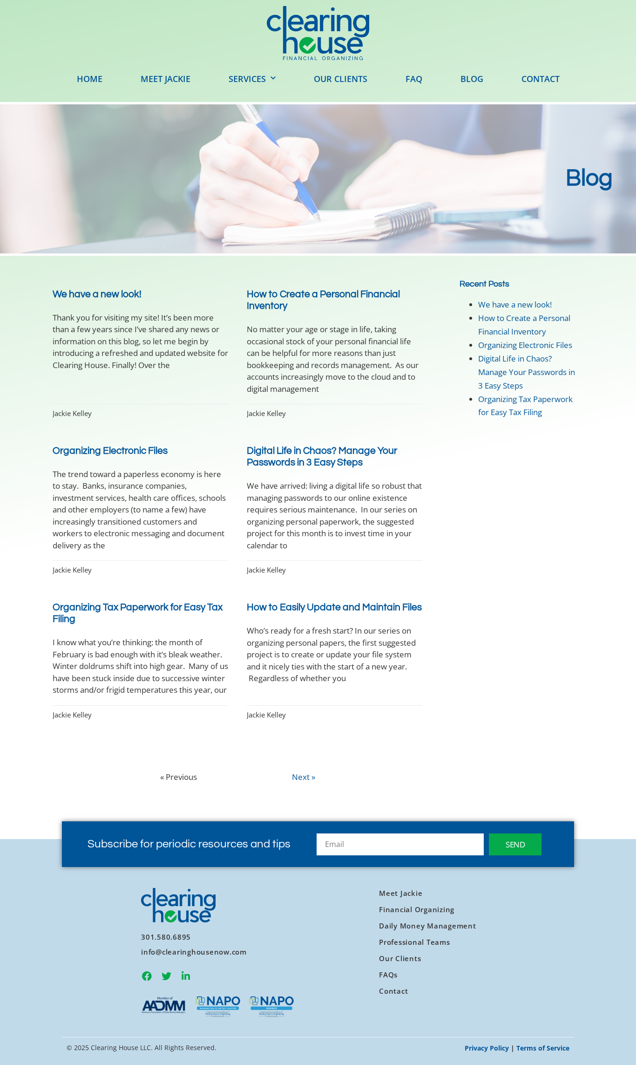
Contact (540, 78)
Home (89, 78)
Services (247, 78)
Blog (471, 78)
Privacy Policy (487, 1048)
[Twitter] (166, 976)
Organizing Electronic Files (110, 451)
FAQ (414, 78)
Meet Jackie (165, 78)
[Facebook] (146, 976)
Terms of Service (542, 1048)
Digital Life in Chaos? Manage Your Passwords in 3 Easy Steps (526, 372)
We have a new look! (97, 294)
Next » (303, 776)
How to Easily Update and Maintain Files (334, 607)
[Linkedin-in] (186, 976)
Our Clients (340, 78)
